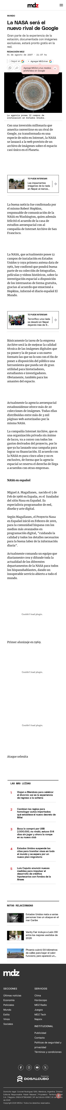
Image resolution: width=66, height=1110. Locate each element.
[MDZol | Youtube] (37, 1067)
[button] (61, 5)
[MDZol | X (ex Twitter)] (45, 1067)
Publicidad (40, 1033)
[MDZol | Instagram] (29, 1067)
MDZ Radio (40, 1005)
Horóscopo (40, 1000)
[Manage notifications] (58, 1095)
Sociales (8, 1024)
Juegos (38, 1009)
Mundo (11, 16)
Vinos (6, 1019)
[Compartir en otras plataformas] (17, 68)
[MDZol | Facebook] (20, 1067)
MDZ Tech (40, 1014)
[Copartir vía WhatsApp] (10, 68)
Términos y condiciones (48, 1052)
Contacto (39, 1037)
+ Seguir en (15, 61)
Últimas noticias (12, 995)
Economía (8, 1000)
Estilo (6, 1014)
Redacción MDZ (15, 52)
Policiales (8, 1005)
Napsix (38, 1019)
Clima (37, 995)
